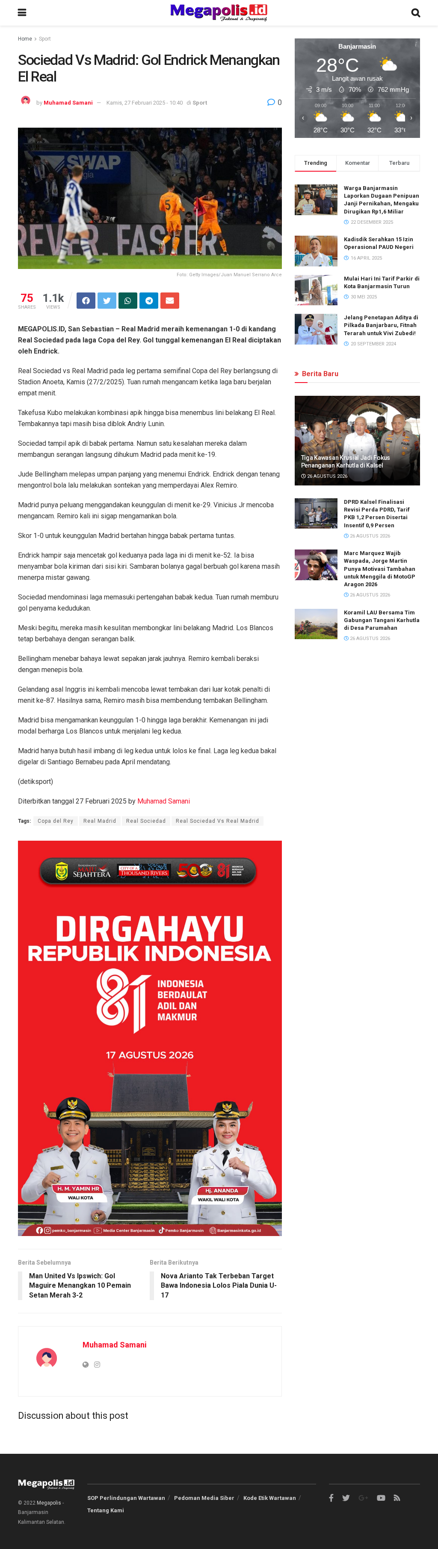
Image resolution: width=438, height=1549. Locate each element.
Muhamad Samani (68, 102)
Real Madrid (99, 821)
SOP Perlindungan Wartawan (126, 1498)
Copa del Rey (56, 821)
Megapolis (49, 1503)
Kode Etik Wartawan (269, 1498)
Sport (45, 39)
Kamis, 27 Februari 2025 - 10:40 (145, 102)
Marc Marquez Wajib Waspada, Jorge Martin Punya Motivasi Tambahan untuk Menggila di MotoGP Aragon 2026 (379, 568)
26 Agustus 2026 (326, 476)
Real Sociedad (146, 821)
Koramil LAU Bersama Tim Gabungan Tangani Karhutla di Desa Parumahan (382, 620)
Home (25, 39)
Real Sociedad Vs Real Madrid (217, 821)
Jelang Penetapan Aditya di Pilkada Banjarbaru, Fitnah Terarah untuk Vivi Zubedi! (381, 325)
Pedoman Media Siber (204, 1498)
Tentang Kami (105, 1510)
